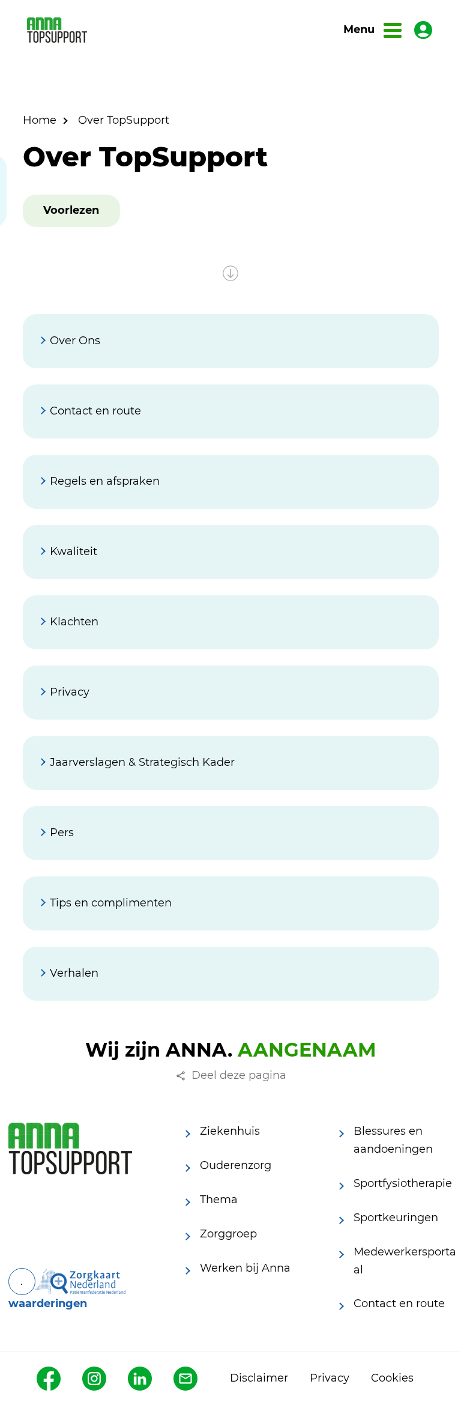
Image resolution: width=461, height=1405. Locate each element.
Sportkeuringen (396, 1217)
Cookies (392, 1378)
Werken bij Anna (245, 1268)
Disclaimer (259, 1378)
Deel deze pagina (238, 1075)
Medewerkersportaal (405, 1260)
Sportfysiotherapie (403, 1183)
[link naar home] (57, 30)
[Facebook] (49, 1379)
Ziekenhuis (230, 1131)
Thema (219, 1199)
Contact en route (399, 1303)
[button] (71, 211)
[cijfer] (80, 1281)
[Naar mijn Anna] (423, 30)
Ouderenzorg (235, 1165)
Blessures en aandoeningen (393, 1140)
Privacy (329, 1378)
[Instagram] (94, 1379)
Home (39, 120)
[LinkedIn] (140, 1379)
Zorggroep (228, 1233)
